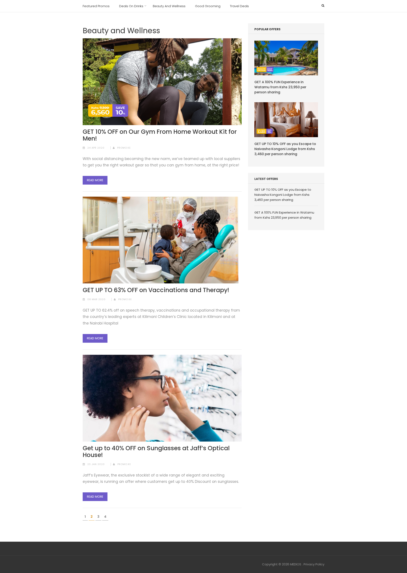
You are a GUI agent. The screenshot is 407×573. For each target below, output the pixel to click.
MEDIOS (295, 564)
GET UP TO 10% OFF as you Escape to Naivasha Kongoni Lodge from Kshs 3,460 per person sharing (285, 148)
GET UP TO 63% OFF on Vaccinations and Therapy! (156, 290)
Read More (95, 180)
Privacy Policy (314, 564)
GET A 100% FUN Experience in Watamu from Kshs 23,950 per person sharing (280, 87)
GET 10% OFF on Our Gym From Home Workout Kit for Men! (160, 135)
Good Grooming (207, 6)
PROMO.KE (124, 147)
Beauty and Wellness (169, 6)
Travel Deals (239, 6)
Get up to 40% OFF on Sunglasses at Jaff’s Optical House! (156, 451)
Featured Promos (96, 6)
